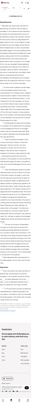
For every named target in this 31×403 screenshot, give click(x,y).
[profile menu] (27, 2)
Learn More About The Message (7, 310)
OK (26, 387)
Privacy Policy (10, 389)
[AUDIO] (24, 8)
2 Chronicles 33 (5, 8)
